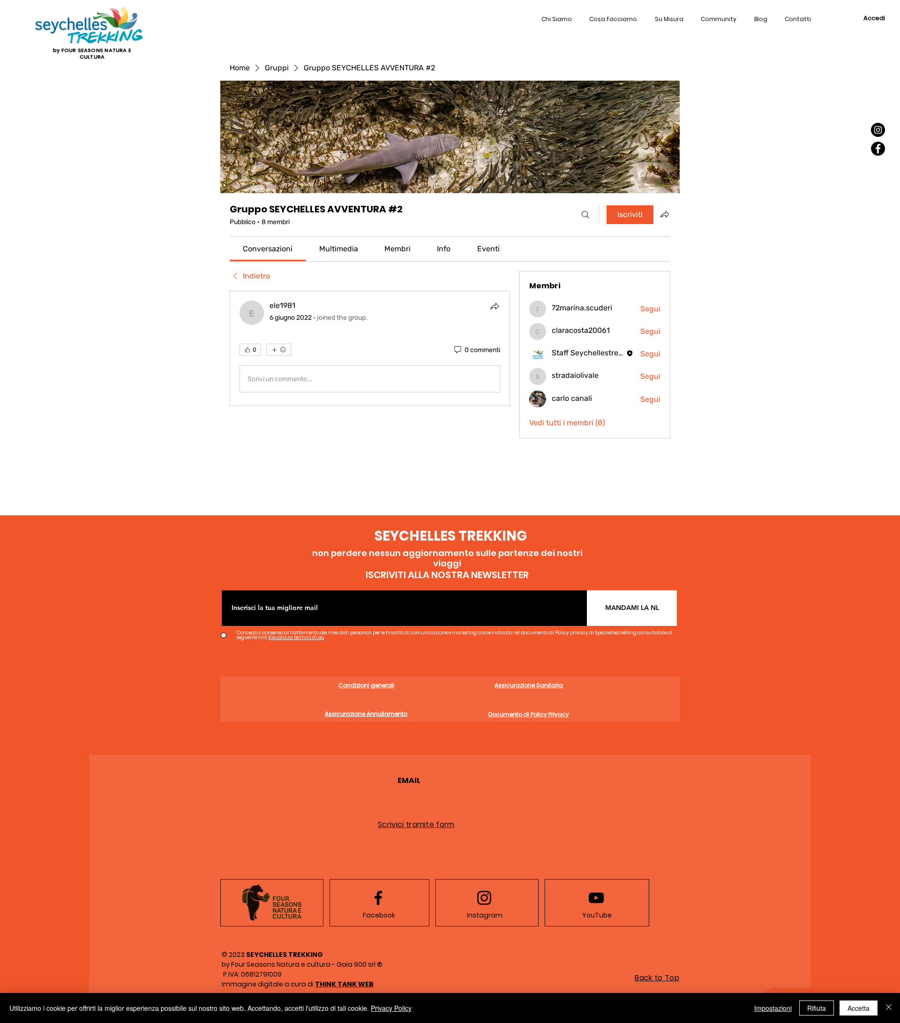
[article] (370, 348)
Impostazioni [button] (773, 1008)
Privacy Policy (391, 1008)
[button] (798, 19)
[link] (267, 248)
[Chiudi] (888, 1007)
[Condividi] (494, 306)
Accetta (859, 1008)
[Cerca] (585, 214)
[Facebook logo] (378, 897)
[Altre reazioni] (278, 350)
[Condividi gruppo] (664, 214)
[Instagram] (878, 130)
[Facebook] (878, 149)
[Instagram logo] (484, 897)
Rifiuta (816, 1008)
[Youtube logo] (596, 897)
